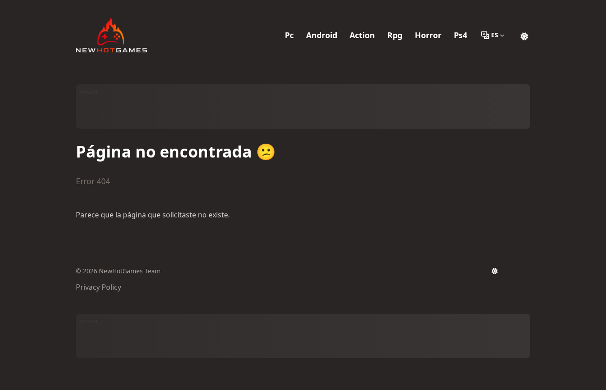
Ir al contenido (110, 8)
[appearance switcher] (524, 35)
